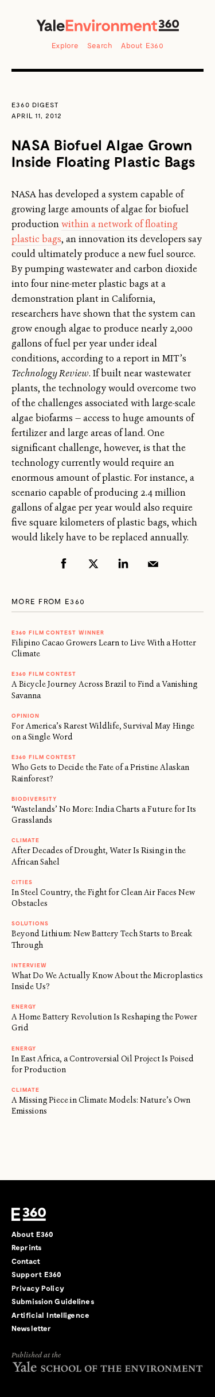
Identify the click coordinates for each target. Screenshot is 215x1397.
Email (153, 563)
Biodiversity (34, 798)
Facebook (63, 563)
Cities (22, 881)
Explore (65, 45)
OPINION (25, 715)
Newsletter (31, 1328)
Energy (23, 1006)
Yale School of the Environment (107, 1367)
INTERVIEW (29, 965)
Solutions (30, 923)
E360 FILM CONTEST (43, 673)
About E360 (142, 45)
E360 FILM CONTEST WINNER (57, 632)
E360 (28, 1214)
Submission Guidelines (53, 1301)
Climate (25, 839)
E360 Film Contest (43, 756)
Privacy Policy (37, 1288)
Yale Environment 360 (107, 25)
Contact (25, 1261)
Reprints (26, 1247)
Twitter (93, 563)
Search (100, 45)
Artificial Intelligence (50, 1315)
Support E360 (36, 1274)
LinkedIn (123, 563)
